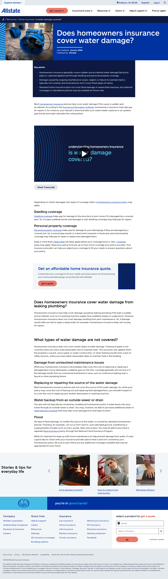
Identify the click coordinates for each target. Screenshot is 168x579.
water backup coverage (46, 410)
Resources (12, 19)
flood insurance (51, 431)
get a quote (47, 283)
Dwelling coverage (43, 216)
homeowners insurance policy (112, 202)
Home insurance (26, 19)
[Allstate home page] (11, 10)
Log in (157, 2)
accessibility (44, 554)
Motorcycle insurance (98, 520)
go (127, 539)
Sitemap (35, 533)
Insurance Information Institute (78, 107)
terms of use (7, 554)
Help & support (38, 520)
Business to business (13, 529)
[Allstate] (3, 19)
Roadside (91, 537)
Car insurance (66, 520)
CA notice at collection (30, 554)
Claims (34, 525)
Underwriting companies (15, 525)
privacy (17, 554)
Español (145, 2)
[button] (13, 2)
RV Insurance (93, 525)
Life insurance (66, 529)
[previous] (49, 471)
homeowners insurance (51, 104)
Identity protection (96, 533)
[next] (161, 471)
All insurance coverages (43, 537)
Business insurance (96, 529)
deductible (59, 241)
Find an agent (159, 10)
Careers (7, 533)
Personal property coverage (48, 230)
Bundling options (39, 541)
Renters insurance (68, 533)
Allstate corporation (13, 520)
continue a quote (156, 539)
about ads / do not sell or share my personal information (72, 554)
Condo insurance (67, 537)
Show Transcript (46, 187)
